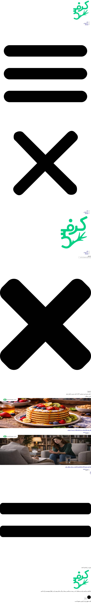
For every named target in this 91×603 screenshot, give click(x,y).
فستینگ (86, 24)
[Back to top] (85, 599)
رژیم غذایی (86, 23)
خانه (87, 22)
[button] (45, 117)
